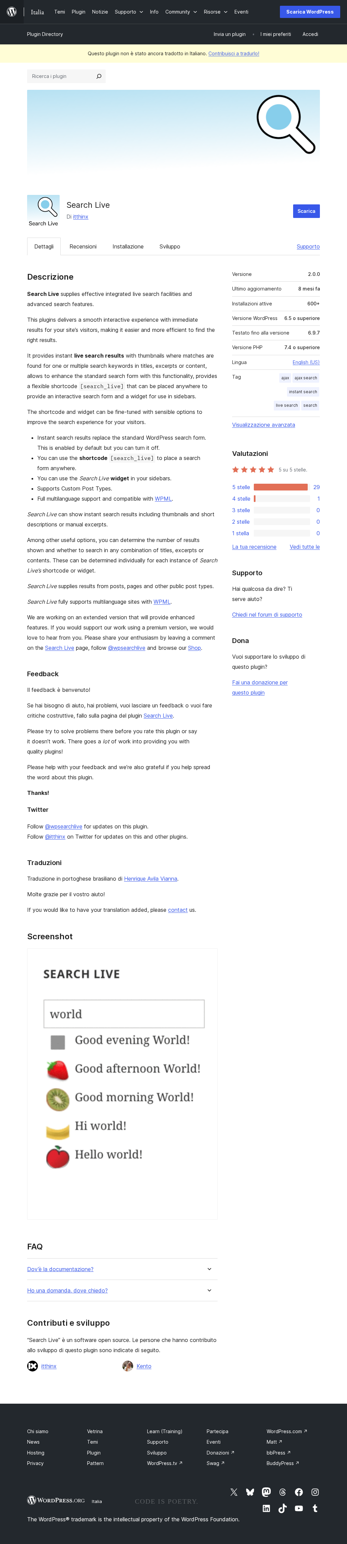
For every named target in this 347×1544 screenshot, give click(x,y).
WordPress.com (287, 1431)
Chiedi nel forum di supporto (267, 614)
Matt (275, 1442)
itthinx (80, 216)
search (310, 405)
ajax (285, 377)
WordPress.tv (165, 1463)
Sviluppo (170, 246)
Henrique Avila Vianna (150, 878)
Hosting (35, 1453)
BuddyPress (283, 1463)
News (33, 1442)
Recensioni (83, 246)
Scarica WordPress (310, 12)
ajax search (305, 377)
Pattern (95, 1463)
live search (287, 405)
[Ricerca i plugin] (99, 76)
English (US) (306, 362)
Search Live (59, 647)
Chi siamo (37, 1431)
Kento (144, 1366)
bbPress (279, 1453)
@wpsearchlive (126, 647)
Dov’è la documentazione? (60, 1269)
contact (178, 909)
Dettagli (44, 246)
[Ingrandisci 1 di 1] (208, 957)
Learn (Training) (165, 1431)
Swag (216, 1463)
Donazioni (221, 1453)
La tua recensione (254, 546)
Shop (194, 647)
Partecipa (217, 1431)
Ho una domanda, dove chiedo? (67, 1290)
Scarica (306, 211)
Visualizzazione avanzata (263, 424)
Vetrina (95, 1431)
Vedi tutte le (305, 546)
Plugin (94, 1453)
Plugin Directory (45, 34)
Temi (92, 1442)
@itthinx (55, 836)
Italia (97, 1501)
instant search (303, 391)
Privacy (35, 1463)
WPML (163, 498)
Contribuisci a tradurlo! (233, 53)
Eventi (214, 1442)
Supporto (308, 246)
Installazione (128, 246)
